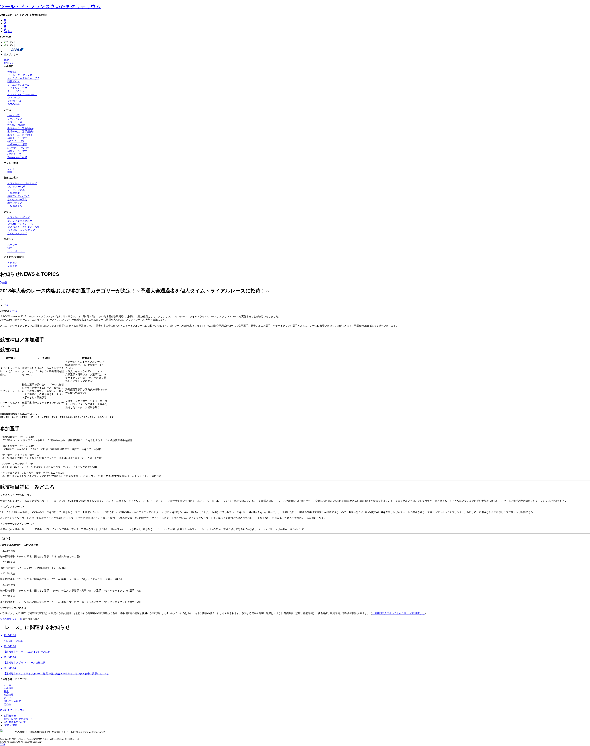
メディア (9, 698)
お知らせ (9, 63)
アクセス (12, 262)
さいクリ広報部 (12, 701)
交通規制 (12, 266)
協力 (9, 248)
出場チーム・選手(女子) (20, 135)
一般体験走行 (14, 206)
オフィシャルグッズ (18, 217)
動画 (9, 172)
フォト (11, 168)
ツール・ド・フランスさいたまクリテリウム (50, 6)
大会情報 (9, 688)
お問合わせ (10, 715)
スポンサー (13, 245)
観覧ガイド (13, 81)
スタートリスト (16, 122)
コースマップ (14, 118)
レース (13, 310)
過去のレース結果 (17, 157)
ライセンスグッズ (17, 233)
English (8, 31)
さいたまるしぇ (16, 91)
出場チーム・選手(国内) (20, 131)
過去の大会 (13, 104)
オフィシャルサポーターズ (22, 183)
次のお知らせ (9, 619)
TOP (6, 60)
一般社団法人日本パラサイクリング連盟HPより (398, 613)
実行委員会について (15, 722)
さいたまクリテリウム (12, 710)
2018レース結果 (16, 125)
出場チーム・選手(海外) (20, 128)
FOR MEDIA (10, 725)
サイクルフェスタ (17, 88)
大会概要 (12, 72)
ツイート (9, 305)
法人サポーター (16, 251)
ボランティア (14, 202)
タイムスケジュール (18, 84)
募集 (6, 691)
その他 (7, 704)
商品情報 (9, 694)
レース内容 (13, 115)
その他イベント (16, 101)
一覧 (4, 282)
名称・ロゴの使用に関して (18, 719)
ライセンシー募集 (17, 199)
